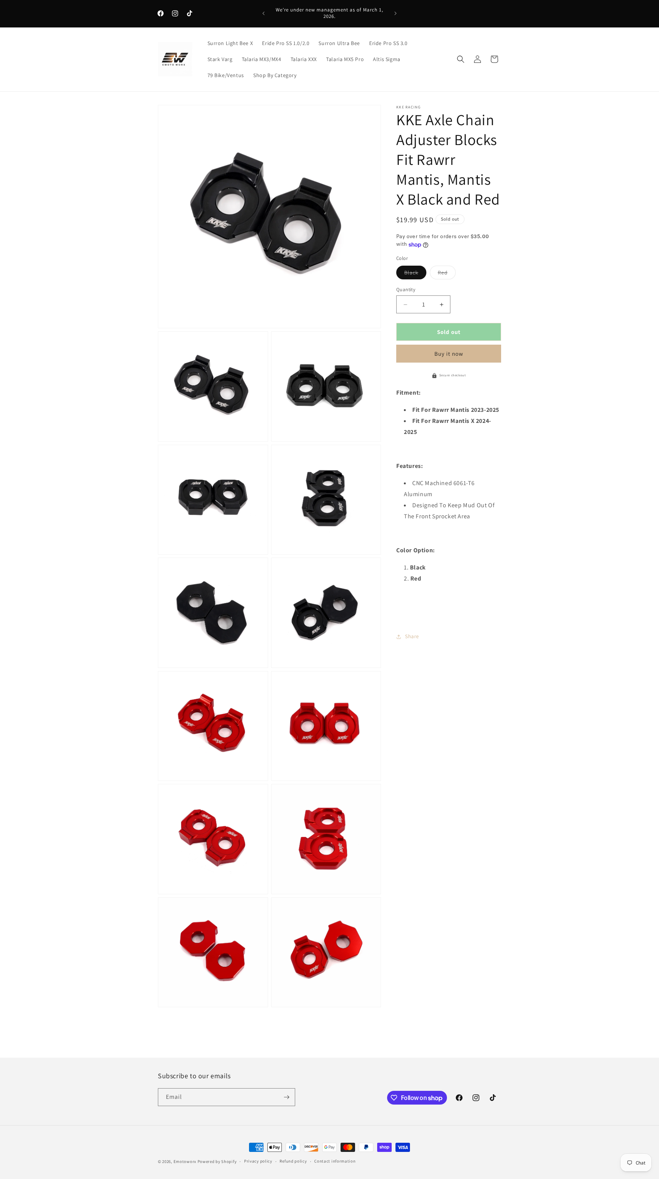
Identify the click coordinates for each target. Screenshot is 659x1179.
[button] (460, 59)
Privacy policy (258, 1161)
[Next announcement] (395, 13)
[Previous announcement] (263, 13)
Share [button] (412, 636)
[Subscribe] (286, 1097)
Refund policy (293, 1161)
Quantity (405, 289)
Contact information (334, 1161)
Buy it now (448, 354)
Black (415, 274)
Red (447, 274)
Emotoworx (185, 1161)
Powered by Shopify (217, 1161)
